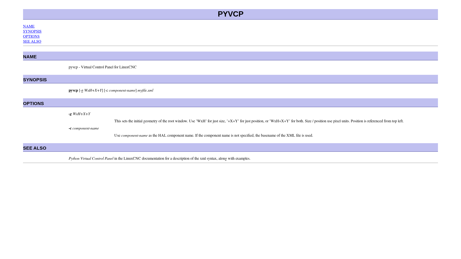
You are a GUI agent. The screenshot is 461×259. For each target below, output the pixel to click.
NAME (29, 26)
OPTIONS (31, 36)
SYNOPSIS (32, 31)
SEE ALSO (32, 41)
